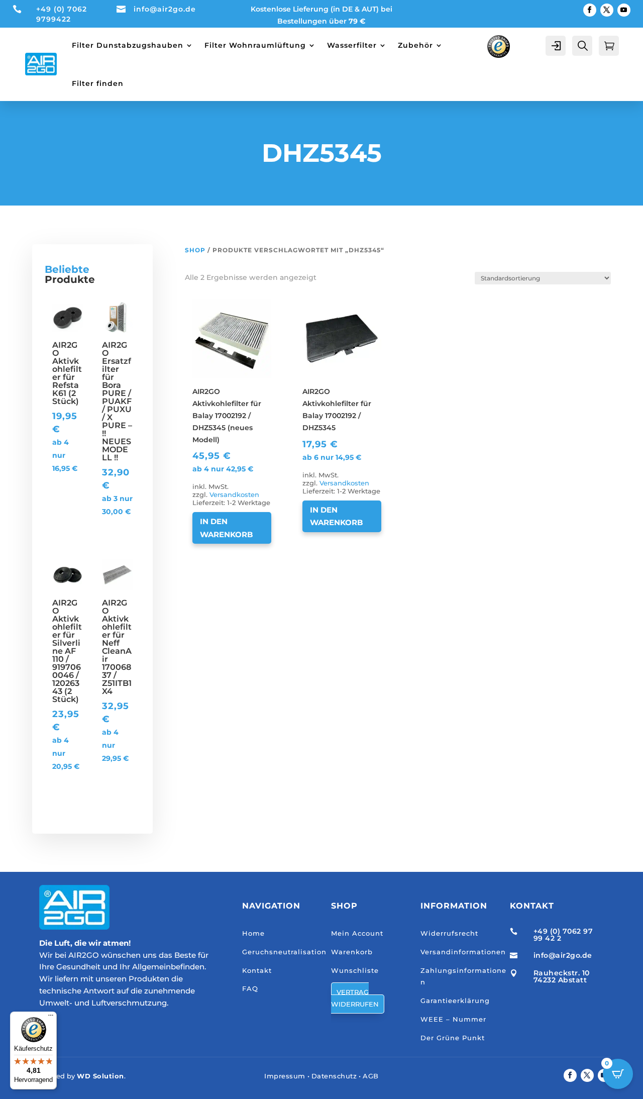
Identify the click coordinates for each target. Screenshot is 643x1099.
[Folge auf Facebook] (589, 10)
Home (253, 933)
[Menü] (51, 1018)
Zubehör (415, 45)
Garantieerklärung (455, 1000)
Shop (195, 250)
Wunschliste (355, 970)
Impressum (284, 1076)
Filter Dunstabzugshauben (127, 45)
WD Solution (100, 1076)
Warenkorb (352, 952)
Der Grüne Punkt (452, 1038)
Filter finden (98, 83)
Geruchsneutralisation (284, 952)
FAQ (250, 988)
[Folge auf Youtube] (623, 10)
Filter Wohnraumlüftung (255, 45)
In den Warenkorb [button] (226, 528)
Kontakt (257, 970)
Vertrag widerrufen (355, 998)
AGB (371, 1076)
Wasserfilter (352, 45)
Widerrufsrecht (449, 933)
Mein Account (357, 933)
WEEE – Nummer (453, 1019)
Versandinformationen (463, 952)
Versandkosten (234, 494)
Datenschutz (334, 1076)
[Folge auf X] (606, 10)
